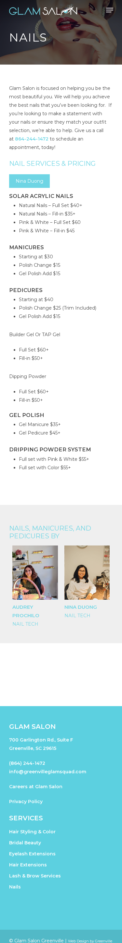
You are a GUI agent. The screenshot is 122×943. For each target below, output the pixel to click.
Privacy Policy (26, 801)
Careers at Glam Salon (35, 787)
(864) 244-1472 (27, 763)
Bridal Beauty (25, 843)
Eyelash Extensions (32, 854)
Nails (15, 887)
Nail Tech (25, 624)
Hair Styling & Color (32, 832)
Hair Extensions (28, 865)
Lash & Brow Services (35, 876)
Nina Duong (80, 607)
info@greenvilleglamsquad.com (47, 772)
